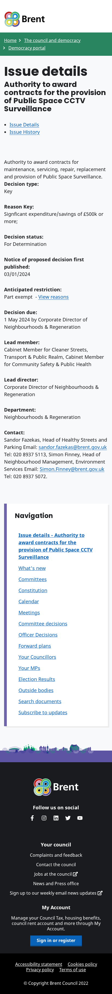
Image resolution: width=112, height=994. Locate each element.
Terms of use (72, 969)
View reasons (53, 297)
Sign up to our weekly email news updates (54, 893)
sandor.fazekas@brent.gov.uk (73, 447)
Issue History (25, 132)
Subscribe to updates (42, 712)
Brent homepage (56, 787)
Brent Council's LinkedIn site (56, 818)
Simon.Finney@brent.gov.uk (72, 469)
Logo (24, 19)
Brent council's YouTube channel (80, 818)
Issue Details (24, 124)
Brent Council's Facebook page (32, 818)
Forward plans (34, 646)
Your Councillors (37, 657)
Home (10, 40)
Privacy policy (40, 969)
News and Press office (56, 883)
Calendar (28, 601)
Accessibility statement (38, 964)
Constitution (32, 590)
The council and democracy (52, 40)
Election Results (36, 679)
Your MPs (29, 668)
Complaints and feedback (56, 855)
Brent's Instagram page (44, 818)
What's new (32, 568)
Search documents (39, 701)
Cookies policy (82, 964)
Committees (32, 579)
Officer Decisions (38, 634)
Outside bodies (36, 690)
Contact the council (56, 864)
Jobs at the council (53, 874)
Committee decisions (42, 623)
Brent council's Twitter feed (68, 818)
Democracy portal (26, 48)
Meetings (29, 612)
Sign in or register (56, 940)
